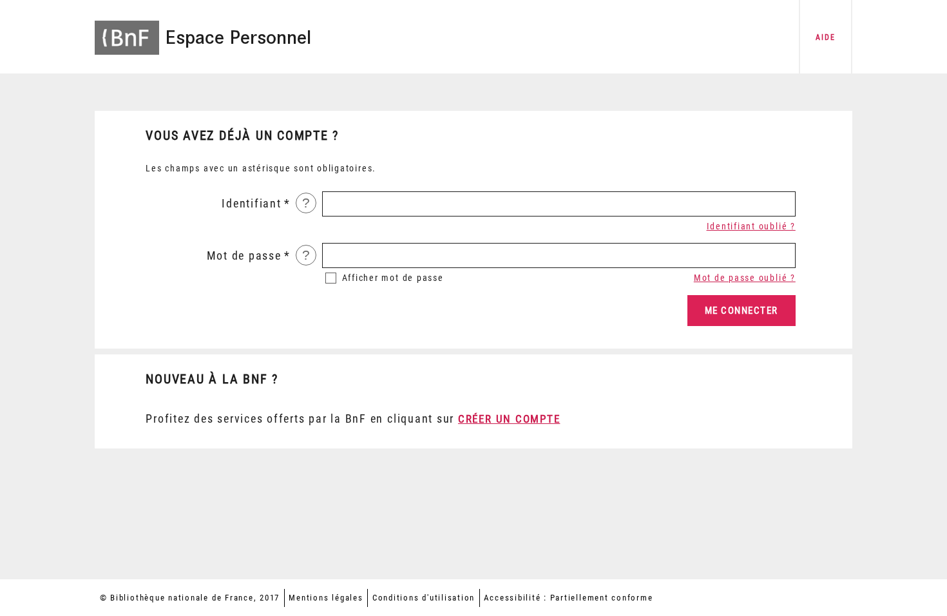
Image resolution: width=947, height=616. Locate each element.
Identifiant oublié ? (751, 226)
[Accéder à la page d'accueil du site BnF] (127, 29)
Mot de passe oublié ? (745, 278)
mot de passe (393, 278)
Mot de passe (244, 255)
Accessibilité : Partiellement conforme (568, 597)
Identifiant (251, 203)
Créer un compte (509, 418)
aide (825, 37)
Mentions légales (326, 597)
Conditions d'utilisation (423, 597)
